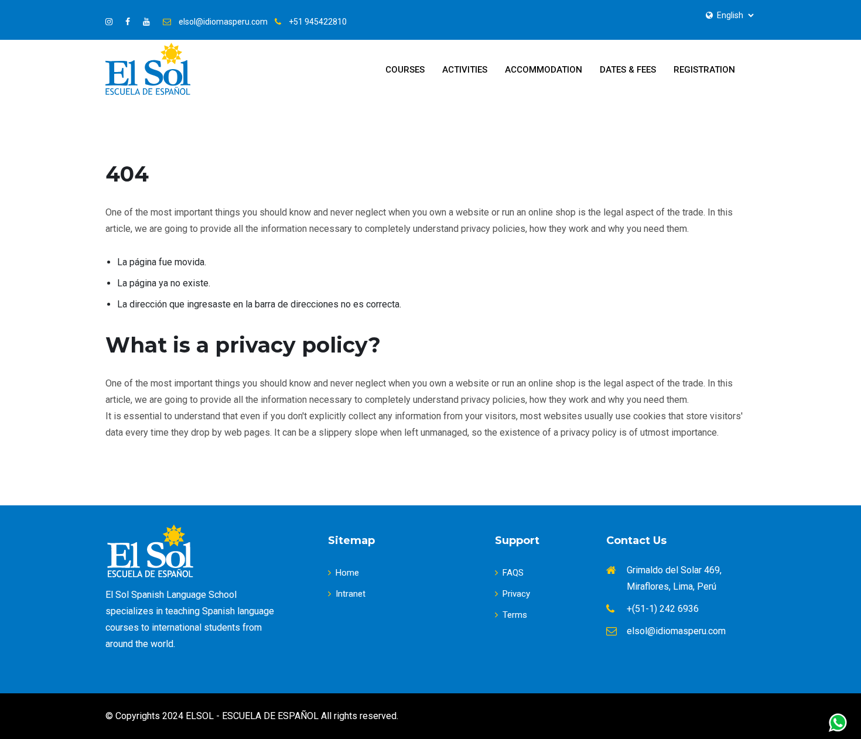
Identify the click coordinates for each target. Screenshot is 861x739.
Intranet (350, 594)
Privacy (516, 594)
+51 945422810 (318, 21)
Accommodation (543, 69)
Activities (464, 69)
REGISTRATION (704, 69)
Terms (515, 615)
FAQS (513, 572)
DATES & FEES (628, 69)
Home (347, 572)
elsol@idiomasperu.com (223, 21)
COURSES (405, 69)
